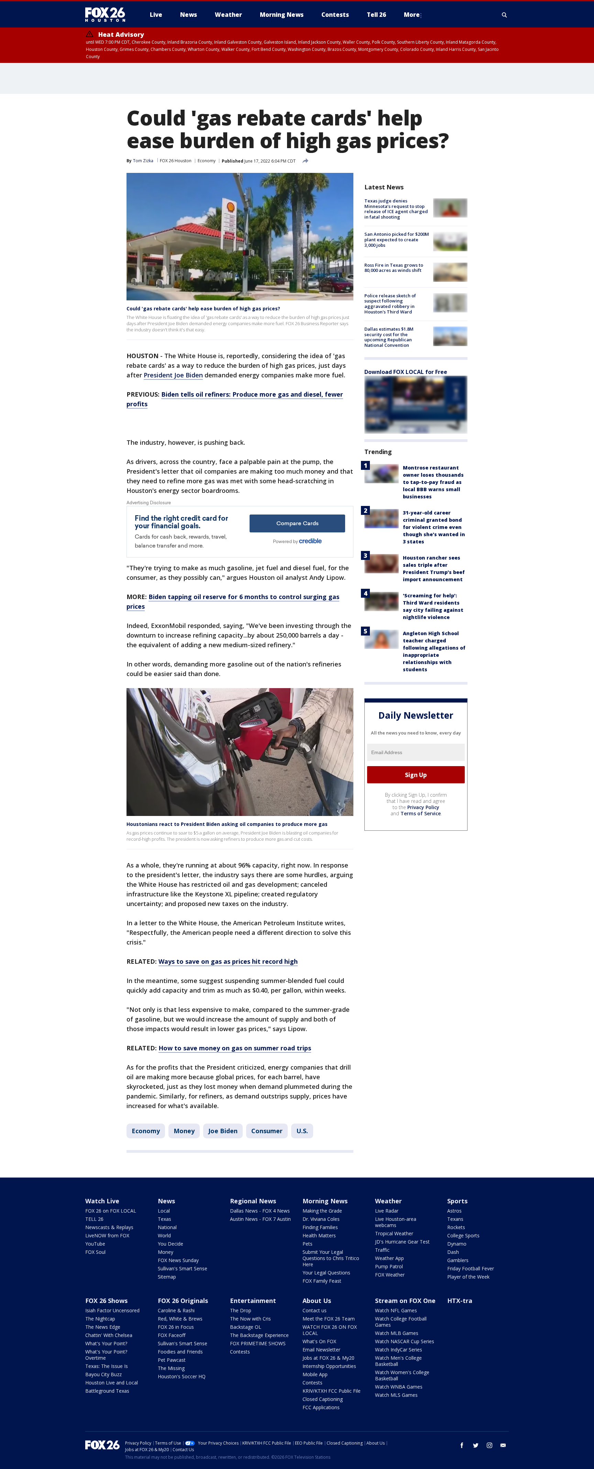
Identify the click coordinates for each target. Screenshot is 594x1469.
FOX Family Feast (321, 1281)
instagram (489, 1445)
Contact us (314, 1310)
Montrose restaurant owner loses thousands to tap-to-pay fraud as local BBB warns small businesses (433, 482)
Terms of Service (420, 813)
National (167, 1227)
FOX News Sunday (178, 1260)
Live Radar (386, 1210)
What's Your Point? (106, 1343)
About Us (316, 1300)
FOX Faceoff (171, 1335)
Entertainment (253, 1300)
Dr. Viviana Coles (321, 1219)
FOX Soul (95, 1252)
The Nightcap (100, 1318)
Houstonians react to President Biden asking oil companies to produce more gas (227, 824)
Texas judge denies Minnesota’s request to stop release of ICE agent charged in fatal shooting (396, 209)
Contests (240, 1351)
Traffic (382, 1250)
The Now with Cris (250, 1318)
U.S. (302, 1131)
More (412, 15)
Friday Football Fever (470, 1268)
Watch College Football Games (401, 1321)
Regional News (253, 1201)
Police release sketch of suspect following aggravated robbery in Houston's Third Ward (390, 303)
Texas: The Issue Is (106, 1366)
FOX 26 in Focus (176, 1327)
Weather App (389, 1258)
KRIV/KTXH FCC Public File (331, 1391)
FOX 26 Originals (183, 1300)
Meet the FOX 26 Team (328, 1318)
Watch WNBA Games (398, 1386)
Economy (207, 161)
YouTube (95, 1243)
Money (184, 1131)
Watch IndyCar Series (398, 1349)
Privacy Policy (423, 807)
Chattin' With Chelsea (108, 1335)
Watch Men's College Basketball (398, 1361)
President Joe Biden (173, 375)
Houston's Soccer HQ (182, 1376)
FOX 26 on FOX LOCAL (110, 1210)
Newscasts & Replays (109, 1227)
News (166, 1201)
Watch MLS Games (396, 1395)
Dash (453, 1252)
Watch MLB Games (396, 1333)
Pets (307, 1243)
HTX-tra (459, 1300)
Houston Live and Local (111, 1382)
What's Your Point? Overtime (106, 1354)
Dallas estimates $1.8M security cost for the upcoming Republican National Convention (389, 337)
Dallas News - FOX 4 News (260, 1210)
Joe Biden (223, 1131)
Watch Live (102, 1201)
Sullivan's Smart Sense (182, 1268)
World (164, 1235)
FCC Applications (321, 1407)
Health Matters (319, 1235)
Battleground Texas (107, 1391)
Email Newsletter (321, 1349)
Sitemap (167, 1276)
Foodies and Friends (180, 1351)
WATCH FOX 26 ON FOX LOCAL (329, 1330)
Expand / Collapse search (504, 15)
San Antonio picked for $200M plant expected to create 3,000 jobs (396, 239)
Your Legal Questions (326, 1272)
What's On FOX (319, 1341)
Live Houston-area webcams (395, 1222)
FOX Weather (390, 1274)
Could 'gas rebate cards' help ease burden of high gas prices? (203, 308)
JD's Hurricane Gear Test (402, 1241)
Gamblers (458, 1260)
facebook (462, 1445)
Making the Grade (322, 1210)
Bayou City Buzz (103, 1374)
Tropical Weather (394, 1233)
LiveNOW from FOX (107, 1235)
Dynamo (456, 1243)
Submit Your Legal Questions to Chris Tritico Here (330, 1258)
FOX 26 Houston (175, 161)
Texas (164, 1219)
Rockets (456, 1227)
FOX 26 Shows (106, 1300)
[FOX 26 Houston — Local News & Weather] (108, 15)
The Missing (171, 1368)
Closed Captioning (322, 1399)
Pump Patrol (389, 1266)
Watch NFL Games (396, 1310)
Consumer (267, 1131)
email (503, 1445)
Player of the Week (468, 1276)
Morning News (325, 1201)
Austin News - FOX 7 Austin (260, 1219)
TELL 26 (94, 1219)
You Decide (170, 1243)
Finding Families (320, 1227)
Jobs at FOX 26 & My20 (328, 1358)
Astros (454, 1210)
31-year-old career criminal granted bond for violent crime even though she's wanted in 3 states (434, 527)
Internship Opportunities (329, 1366)
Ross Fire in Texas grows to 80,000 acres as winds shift (393, 268)
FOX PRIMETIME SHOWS (258, 1343)
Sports (457, 1201)
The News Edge (102, 1327)
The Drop (240, 1310)
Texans (455, 1219)
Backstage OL (245, 1327)
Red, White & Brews (180, 1318)
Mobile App (315, 1374)
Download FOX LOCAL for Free (405, 372)
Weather (388, 1201)
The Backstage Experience (259, 1335)
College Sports (463, 1235)
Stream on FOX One (405, 1300)
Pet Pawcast (172, 1360)
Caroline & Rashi (176, 1310)
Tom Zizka (143, 161)
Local (164, 1210)
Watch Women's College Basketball (402, 1375)
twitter (475, 1445)
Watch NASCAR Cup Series (404, 1341)
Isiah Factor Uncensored (112, 1310)
